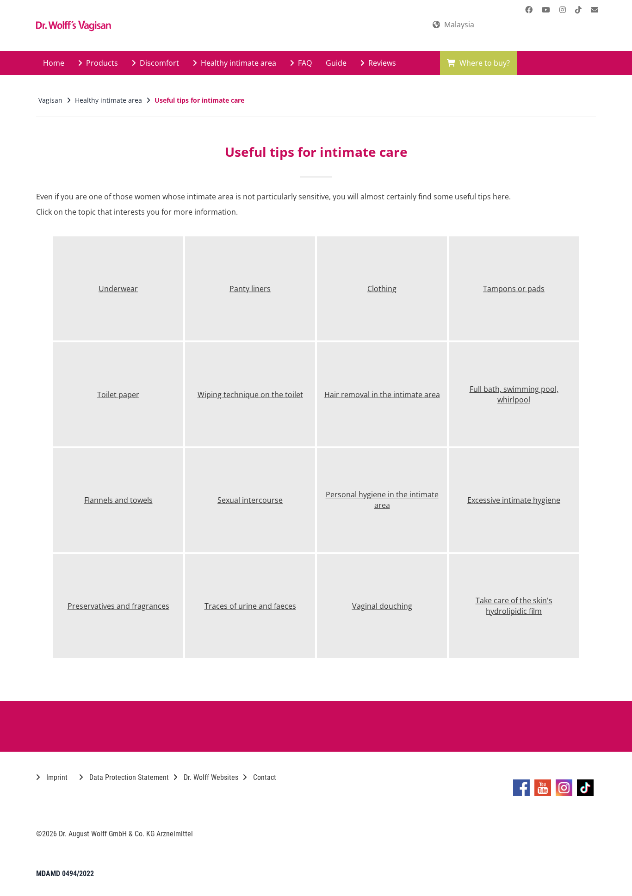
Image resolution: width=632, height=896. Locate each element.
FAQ (304, 63)
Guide (336, 63)
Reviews (381, 63)
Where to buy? (484, 63)
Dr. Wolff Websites (210, 777)
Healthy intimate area (237, 63)
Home (53, 63)
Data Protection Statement (128, 777)
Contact (263, 777)
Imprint (56, 777)
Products (101, 63)
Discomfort (158, 63)
